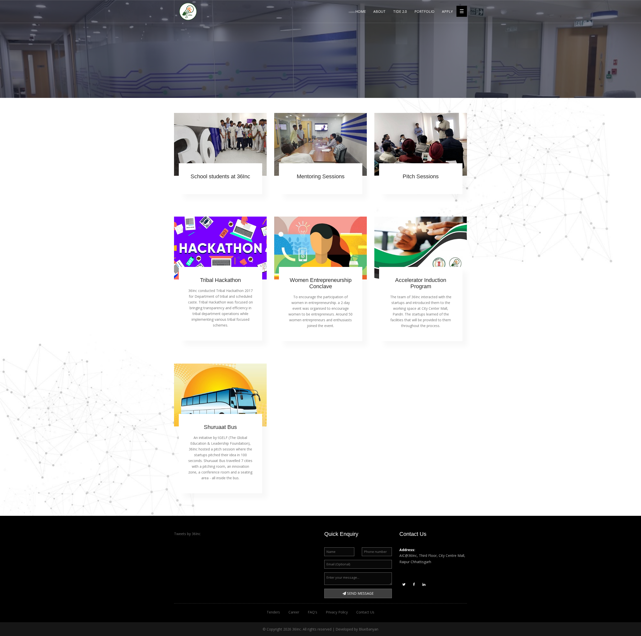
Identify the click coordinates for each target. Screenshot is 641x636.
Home (360, 11)
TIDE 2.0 (400, 11)
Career (293, 612)
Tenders (273, 612)
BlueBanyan (368, 629)
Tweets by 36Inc (187, 533)
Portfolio (424, 11)
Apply (447, 11)
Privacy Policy (337, 612)
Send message (360, 593)
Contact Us (365, 612)
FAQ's (312, 612)
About (379, 11)
